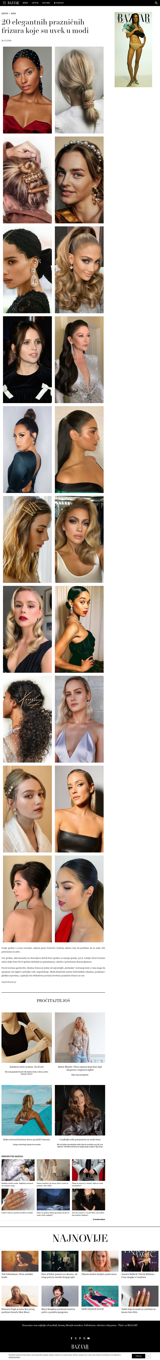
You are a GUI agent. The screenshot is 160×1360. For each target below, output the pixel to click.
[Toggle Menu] (4, 3)
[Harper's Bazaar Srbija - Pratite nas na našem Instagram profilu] (84, 1338)
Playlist (60, 3)
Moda (25, 3)
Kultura (46, 3)
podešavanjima (14, 1357)
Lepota (35, 3)
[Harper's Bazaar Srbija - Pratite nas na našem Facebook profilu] (71, 1338)
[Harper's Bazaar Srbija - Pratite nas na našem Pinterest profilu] (80, 1338)
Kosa (13, 14)
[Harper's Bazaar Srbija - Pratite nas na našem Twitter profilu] (76, 1338)
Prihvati (139, 1356)
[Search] (156, 3)
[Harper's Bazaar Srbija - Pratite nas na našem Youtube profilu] (88, 1338)
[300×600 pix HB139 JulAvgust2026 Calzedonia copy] (133, 49)
